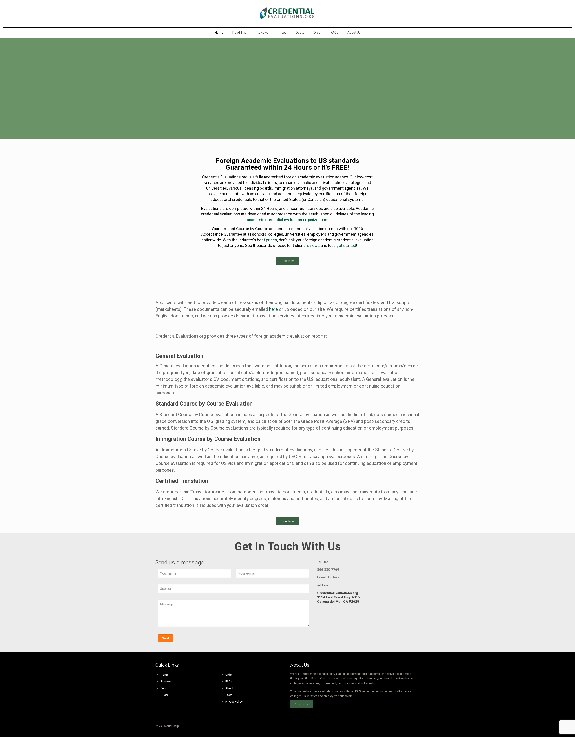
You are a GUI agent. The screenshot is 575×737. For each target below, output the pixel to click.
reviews (313, 245)
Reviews (166, 681)
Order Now (287, 260)
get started (346, 245)
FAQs (228, 681)
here (273, 309)
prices (271, 240)
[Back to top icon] (415, 726)
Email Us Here (328, 577)
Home (164, 674)
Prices (164, 688)
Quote (164, 695)
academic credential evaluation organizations (287, 219)
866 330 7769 (328, 570)
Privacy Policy (234, 701)
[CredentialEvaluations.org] (287, 13)
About (229, 688)
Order (228, 674)
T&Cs (228, 695)
